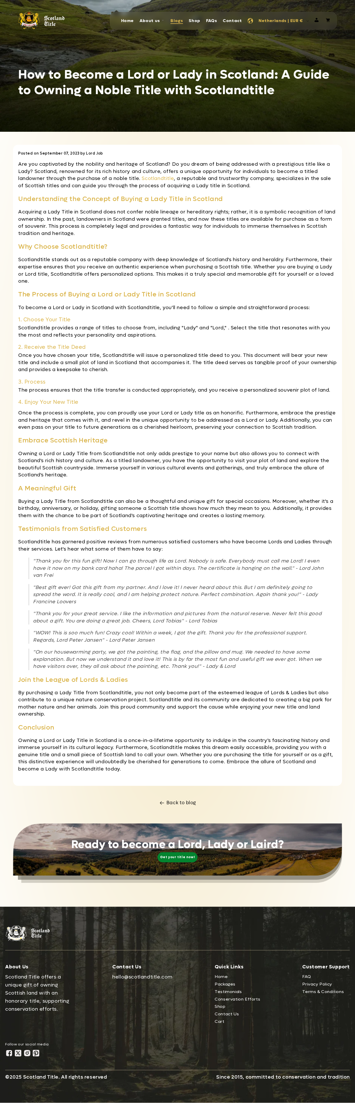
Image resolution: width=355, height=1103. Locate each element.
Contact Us (227, 1014)
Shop (194, 20)
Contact (232, 20)
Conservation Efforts (237, 999)
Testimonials (228, 991)
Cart (219, 1021)
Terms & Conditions (323, 991)
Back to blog (181, 803)
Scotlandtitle (158, 178)
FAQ (306, 976)
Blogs (176, 20)
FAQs (211, 20)
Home (127, 20)
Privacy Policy (317, 984)
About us (150, 20)
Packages (225, 984)
